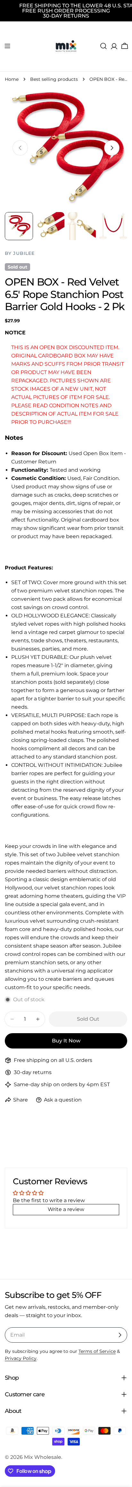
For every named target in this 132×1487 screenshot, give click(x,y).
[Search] (103, 46)
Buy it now (66, 1041)
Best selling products (54, 79)
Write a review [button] (66, 1209)
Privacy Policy (21, 1358)
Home (12, 79)
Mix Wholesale (42, 1457)
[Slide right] (112, 148)
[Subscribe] (120, 1335)
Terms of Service (97, 1351)
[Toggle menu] (7, 46)
